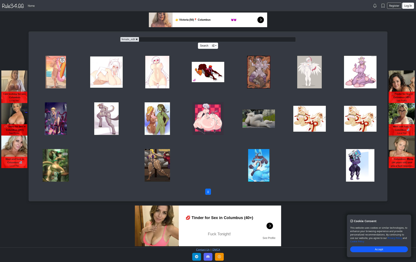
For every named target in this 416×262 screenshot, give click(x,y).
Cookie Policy (357, 241)
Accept (379, 249)
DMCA (216, 249)
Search (204, 45)
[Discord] (208, 257)
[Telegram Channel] (196, 257)
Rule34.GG (13, 5)
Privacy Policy (395, 238)
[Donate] (219, 257)
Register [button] (394, 5)
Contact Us (203, 249)
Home (31, 5)
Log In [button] (408, 5)
